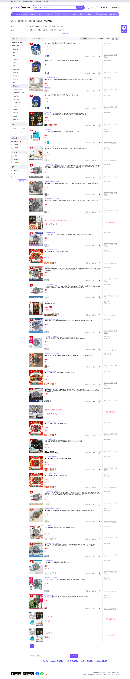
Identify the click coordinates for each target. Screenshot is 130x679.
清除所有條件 (22, 181)
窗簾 (14, 62)
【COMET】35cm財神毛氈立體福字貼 (56, 251)
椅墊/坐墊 (15, 72)
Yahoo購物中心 (20, 7)
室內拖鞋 (15, 76)
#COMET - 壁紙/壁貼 (56, 661)
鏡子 (14, 82)
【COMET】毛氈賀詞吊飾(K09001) (55, 424)
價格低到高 (93, 38)
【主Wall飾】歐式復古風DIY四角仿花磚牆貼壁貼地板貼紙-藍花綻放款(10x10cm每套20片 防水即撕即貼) (72, 390)
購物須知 (98, 675)
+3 (58, 315)
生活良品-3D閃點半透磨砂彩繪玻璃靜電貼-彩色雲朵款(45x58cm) (64, 338)
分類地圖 (117, 675)
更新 (118, 672)
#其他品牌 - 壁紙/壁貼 (86, 661)
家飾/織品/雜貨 (15, 45)
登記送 (33, 14)
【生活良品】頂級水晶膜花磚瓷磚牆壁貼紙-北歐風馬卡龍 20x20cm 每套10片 (68, 79)
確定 (23, 132)
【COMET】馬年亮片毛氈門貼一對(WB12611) (59, 373)
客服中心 (85, 675)
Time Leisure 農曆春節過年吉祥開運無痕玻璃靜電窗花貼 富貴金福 (65, 114)
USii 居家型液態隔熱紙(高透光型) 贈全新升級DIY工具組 (62, 131)
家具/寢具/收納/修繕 (17, 42)
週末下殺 (82, 14)
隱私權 (111, 675)
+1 (58, 263)
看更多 (89, 14)
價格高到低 (100, 38)
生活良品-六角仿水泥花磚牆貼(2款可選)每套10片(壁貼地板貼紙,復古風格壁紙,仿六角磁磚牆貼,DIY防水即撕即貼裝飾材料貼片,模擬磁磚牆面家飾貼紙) (72, 166)
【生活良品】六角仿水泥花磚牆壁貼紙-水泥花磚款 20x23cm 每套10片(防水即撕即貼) (71, 200)
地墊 (14, 52)
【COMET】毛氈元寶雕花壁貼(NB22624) (57, 458)
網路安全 (105, 675)
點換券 (25, 14)
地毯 (14, 56)
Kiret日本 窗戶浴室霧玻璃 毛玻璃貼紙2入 (57, 562)
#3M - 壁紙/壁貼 (43, 661)
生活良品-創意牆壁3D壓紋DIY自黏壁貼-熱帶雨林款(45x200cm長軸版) (66, 597)
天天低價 (57, 14)
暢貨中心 (41, 14)
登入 (92, 7)
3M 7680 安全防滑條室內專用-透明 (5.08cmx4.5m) (60, 43)
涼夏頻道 (66, 14)
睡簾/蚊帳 (15, 49)
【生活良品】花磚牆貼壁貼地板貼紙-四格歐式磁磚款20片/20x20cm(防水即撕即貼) (70, 545)
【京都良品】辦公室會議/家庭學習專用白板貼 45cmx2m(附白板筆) (65, 149)
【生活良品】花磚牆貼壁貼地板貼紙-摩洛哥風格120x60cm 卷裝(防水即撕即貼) (69, 510)
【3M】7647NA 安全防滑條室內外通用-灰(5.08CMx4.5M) (63, 60)
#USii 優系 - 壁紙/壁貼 (71, 661)
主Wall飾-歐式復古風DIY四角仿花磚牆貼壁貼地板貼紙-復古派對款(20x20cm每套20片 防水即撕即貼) (72, 269)
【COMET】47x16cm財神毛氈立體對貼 (57, 476)
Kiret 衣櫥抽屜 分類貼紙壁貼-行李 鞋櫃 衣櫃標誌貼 (60, 527)
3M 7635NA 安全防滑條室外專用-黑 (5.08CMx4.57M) (61, 95)
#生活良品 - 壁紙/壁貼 (101, 661)
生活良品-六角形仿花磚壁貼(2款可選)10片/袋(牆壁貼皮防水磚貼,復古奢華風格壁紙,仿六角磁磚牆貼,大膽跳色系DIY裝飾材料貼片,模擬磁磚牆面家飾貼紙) (72, 493)
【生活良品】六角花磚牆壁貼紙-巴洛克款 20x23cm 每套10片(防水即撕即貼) (68, 355)
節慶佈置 (15, 109)
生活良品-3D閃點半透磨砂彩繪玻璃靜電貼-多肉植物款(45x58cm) (64, 579)
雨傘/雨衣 (15, 119)
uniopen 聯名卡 (103, 14)
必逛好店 (74, 14)
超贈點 (115, 14)
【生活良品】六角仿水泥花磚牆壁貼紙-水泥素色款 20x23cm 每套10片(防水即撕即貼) (71, 183)
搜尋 (74, 656)
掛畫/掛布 (15, 113)
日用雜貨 (15, 116)
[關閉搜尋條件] (40, 7)
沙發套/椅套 (16, 69)
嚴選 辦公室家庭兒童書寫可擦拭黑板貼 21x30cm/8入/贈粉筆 (63, 441)
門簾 (14, 66)
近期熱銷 (108, 38)
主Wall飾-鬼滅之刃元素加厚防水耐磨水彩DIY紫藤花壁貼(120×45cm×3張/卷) (68, 234)
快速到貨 (49, 14)
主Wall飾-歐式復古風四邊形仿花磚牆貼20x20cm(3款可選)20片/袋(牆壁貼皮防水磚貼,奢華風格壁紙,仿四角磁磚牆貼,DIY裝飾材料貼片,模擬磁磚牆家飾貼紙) (72, 286)
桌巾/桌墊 (15, 79)
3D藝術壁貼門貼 (49, 303)
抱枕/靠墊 (15, 59)
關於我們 (91, 675)
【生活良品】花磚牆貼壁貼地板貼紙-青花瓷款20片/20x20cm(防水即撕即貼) (68, 321)
